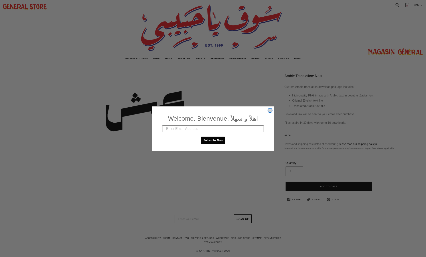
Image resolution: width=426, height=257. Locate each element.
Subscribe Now (213, 140)
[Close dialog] (270, 110)
